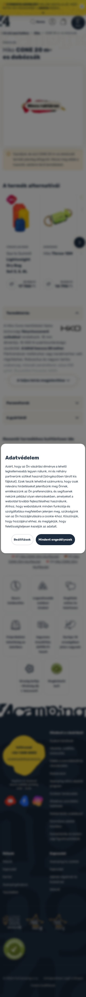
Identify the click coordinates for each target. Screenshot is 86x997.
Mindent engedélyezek (55, 539)
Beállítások (22, 539)
